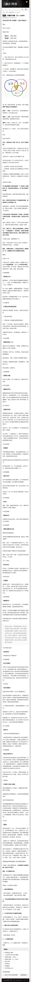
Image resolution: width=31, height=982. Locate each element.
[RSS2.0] (26, 2)
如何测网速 (24, 975)
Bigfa (18, 980)
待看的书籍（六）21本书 (11, 959)
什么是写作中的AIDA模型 (11, 954)
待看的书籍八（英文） (11, 957)
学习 (7, 12)
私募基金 (7, 966)
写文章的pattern (9, 968)
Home (4, 12)
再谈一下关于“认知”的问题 (10, 975)
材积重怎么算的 (9, 952)
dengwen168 (12, 17)
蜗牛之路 (13, 4)
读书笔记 (7, 963)
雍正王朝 (7, 961)
